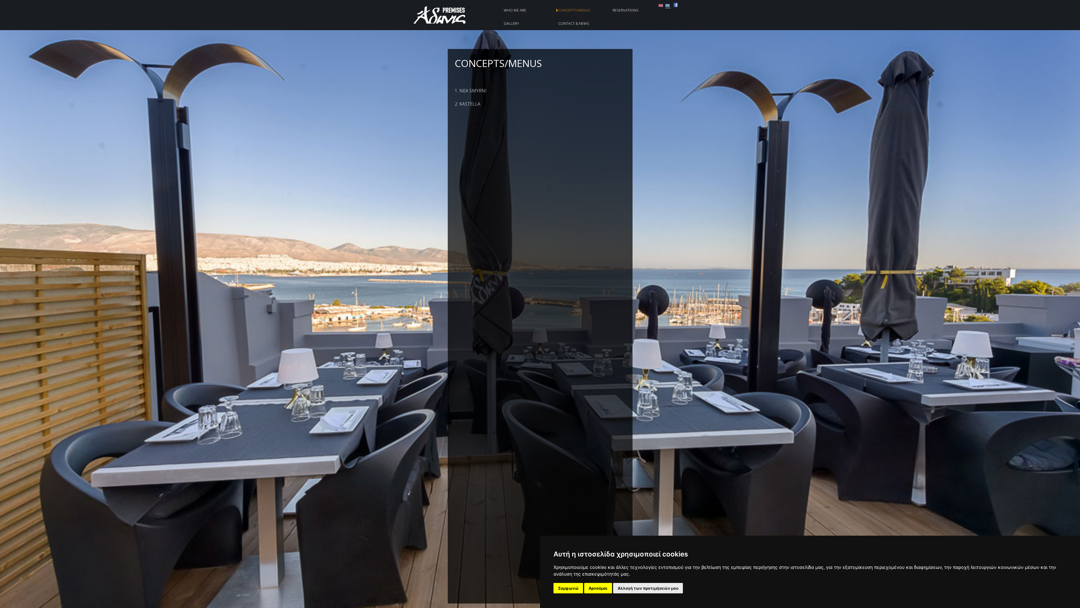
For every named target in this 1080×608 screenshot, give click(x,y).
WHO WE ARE (515, 10)
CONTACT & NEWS (573, 23)
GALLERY (511, 23)
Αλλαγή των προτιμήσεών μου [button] (648, 588)
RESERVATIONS (625, 10)
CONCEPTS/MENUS (574, 10)
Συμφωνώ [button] (568, 588)
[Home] (445, 24)
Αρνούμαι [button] (598, 588)
